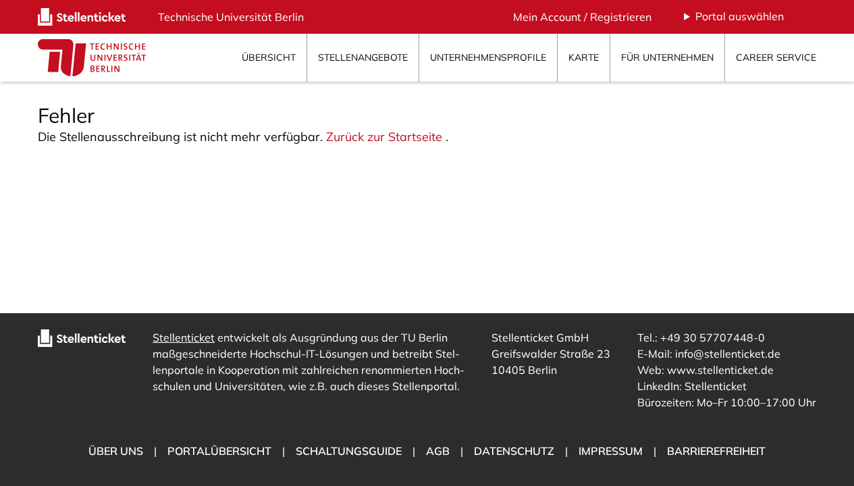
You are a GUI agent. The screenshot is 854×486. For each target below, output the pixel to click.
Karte (583, 57)
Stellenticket (184, 337)
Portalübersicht (219, 451)
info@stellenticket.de (727, 353)
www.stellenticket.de (720, 370)
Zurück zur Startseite (384, 136)
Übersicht (269, 57)
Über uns (115, 451)
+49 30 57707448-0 (712, 337)
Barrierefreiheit (716, 451)
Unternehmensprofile (488, 57)
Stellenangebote (363, 57)
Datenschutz (514, 451)
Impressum (611, 451)
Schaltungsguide (349, 451)
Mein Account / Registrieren (582, 17)
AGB (438, 451)
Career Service (776, 57)
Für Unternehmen (667, 57)
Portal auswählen (739, 16)
